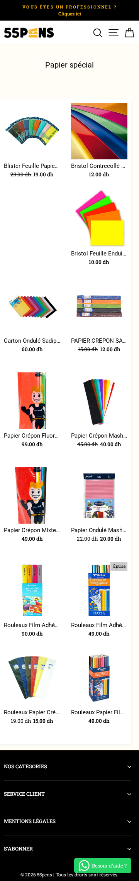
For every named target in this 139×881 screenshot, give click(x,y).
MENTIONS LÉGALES (30, 821)
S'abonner (18, 848)
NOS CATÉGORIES (25, 766)
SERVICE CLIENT (24, 793)
